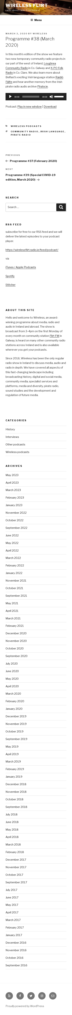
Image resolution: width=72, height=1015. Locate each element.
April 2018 (12, 837)
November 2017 (16, 867)
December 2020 (16, 633)
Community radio (25, 131)
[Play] (10, 96)
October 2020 (15, 648)
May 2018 (12, 829)
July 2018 (12, 814)
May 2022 (12, 543)
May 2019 (12, 746)
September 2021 (16, 595)
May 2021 (12, 603)
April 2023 (12, 482)
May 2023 (12, 475)
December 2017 (16, 859)
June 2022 (12, 535)
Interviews (12, 437)
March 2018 (13, 844)
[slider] (59, 96)
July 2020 (12, 663)
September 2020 (17, 656)
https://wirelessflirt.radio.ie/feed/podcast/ (32, 250)
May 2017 (12, 905)
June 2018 (12, 822)
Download (50, 106)
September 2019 (16, 739)
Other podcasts (15, 444)
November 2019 (16, 724)
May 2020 (12, 678)
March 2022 (13, 558)
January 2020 (14, 708)
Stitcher (11, 284)
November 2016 (16, 950)
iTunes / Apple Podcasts (21, 267)
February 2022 (15, 565)
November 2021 (16, 580)
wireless (40, 33)
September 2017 (16, 882)
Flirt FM (54, 336)
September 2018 (16, 807)
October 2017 (14, 874)
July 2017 (11, 890)
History (10, 429)
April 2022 (12, 550)
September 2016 (16, 965)
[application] (36, 96)
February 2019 (15, 769)
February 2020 (15, 701)
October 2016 (14, 957)
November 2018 (16, 791)
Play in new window (29, 106)
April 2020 (12, 686)
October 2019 (14, 731)
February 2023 (15, 497)
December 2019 (16, 716)
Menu (38, 20)
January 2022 (14, 573)
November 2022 (16, 512)
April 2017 (12, 912)
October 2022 (14, 520)
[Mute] (51, 96)
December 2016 (16, 942)
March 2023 (13, 490)
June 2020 (12, 671)
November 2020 (16, 641)
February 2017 (15, 927)
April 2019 (12, 754)
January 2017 (14, 935)
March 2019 (13, 761)
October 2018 (14, 799)
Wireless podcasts (26, 126)
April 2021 (12, 611)
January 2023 (14, 505)
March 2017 (13, 920)
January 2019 (14, 776)
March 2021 (13, 618)
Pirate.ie (42, 86)
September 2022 (16, 528)
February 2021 (15, 625)
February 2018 (15, 852)
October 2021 (14, 588)
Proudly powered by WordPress (25, 1006)
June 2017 (12, 897)
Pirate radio (21, 135)
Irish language (52, 131)
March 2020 (13, 693)
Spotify (10, 276)
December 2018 (16, 784)
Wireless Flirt (27, 5)
